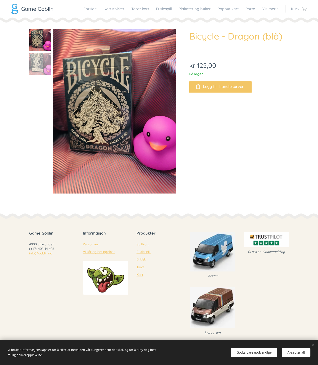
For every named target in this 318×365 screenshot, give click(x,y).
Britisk (141, 259)
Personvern (91, 244)
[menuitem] (91, 8)
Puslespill (144, 252)
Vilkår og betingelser (99, 252)
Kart (140, 275)
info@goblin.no (40, 253)
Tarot (141, 267)
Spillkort (143, 244)
